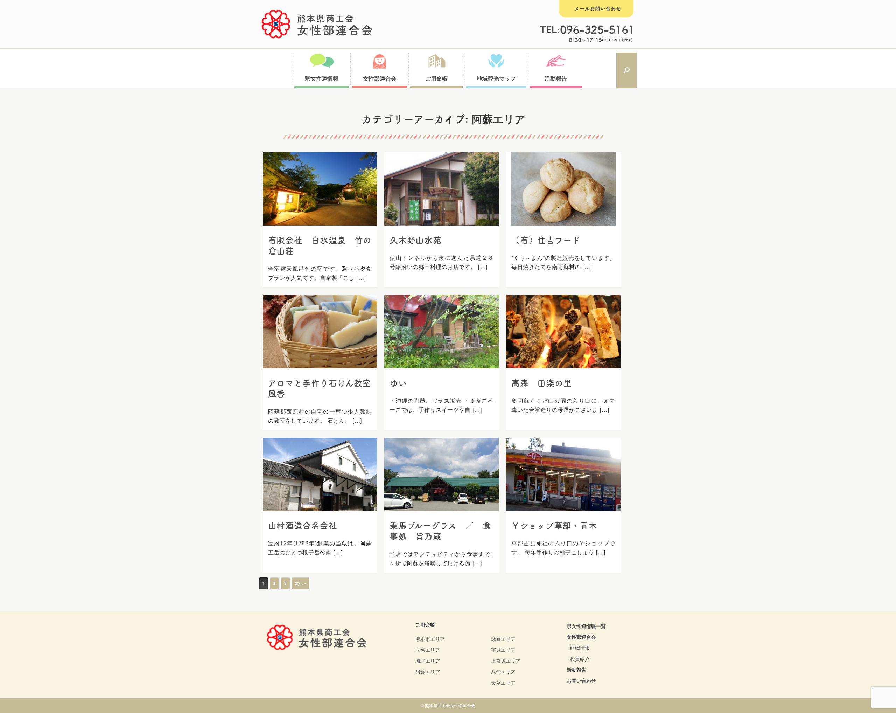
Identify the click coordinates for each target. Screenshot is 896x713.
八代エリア (503, 671)
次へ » (300, 583)
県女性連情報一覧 (586, 625)
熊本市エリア (430, 638)
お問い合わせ (581, 680)
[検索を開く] (626, 70)
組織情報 (580, 647)
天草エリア (503, 682)
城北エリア (427, 660)
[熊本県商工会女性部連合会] (317, 24)
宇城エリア (503, 649)
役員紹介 (580, 658)
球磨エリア (503, 638)
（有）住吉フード (546, 240)
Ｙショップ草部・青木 (554, 525)
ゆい (398, 383)
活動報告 (576, 669)
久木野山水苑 (415, 240)
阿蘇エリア (427, 671)
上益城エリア (505, 660)
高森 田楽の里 (541, 383)
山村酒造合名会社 (302, 525)
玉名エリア (427, 649)
